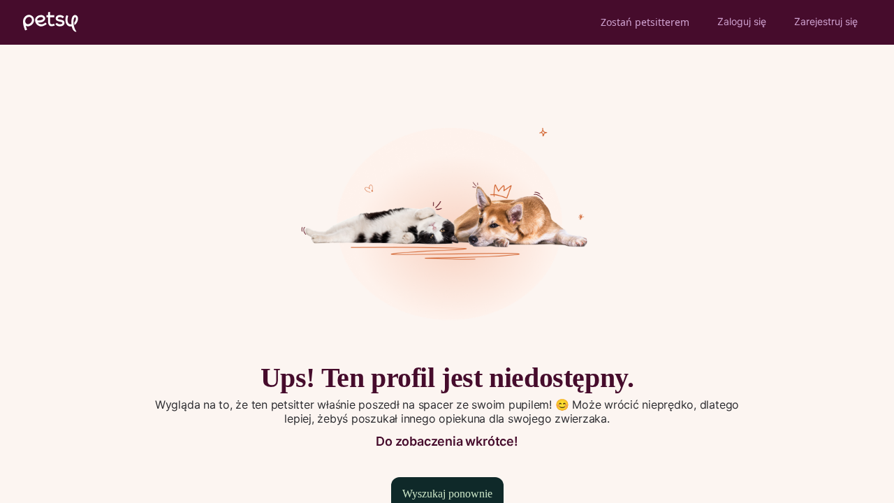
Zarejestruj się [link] (826, 21)
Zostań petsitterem (645, 22)
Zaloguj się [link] (741, 21)
